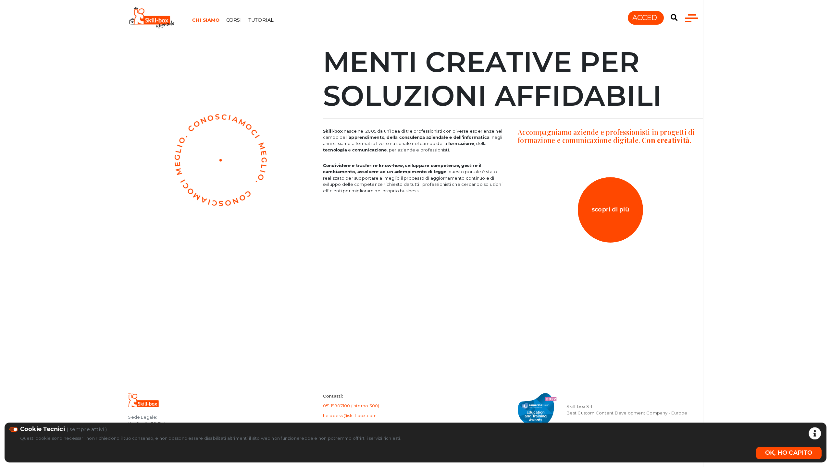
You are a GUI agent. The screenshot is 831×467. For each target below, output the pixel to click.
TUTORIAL (261, 20)
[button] (674, 17)
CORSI (234, 20)
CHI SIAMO (206, 20)
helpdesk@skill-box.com (350, 415)
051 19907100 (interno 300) (351, 405)
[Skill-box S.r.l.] (143, 399)
